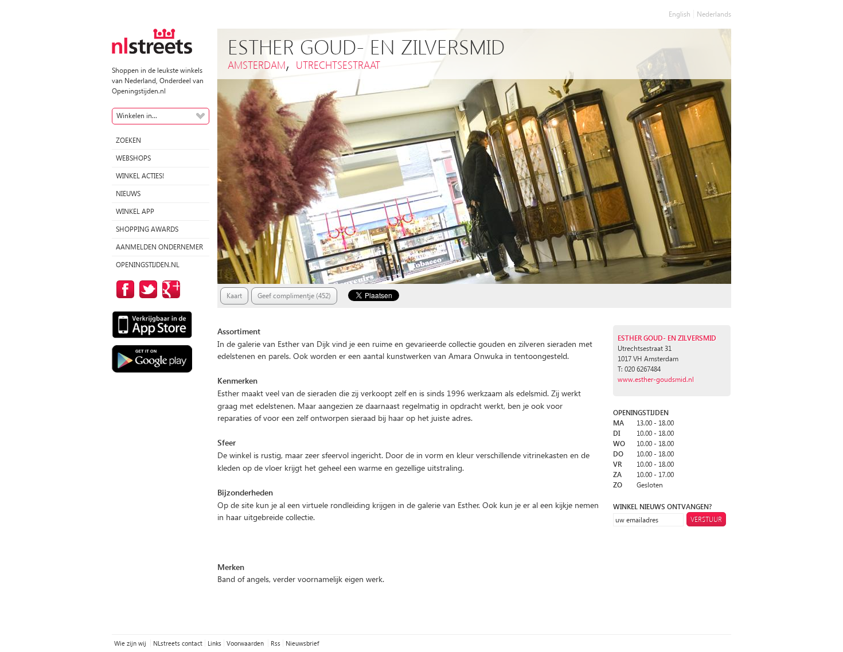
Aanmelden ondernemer (159, 247)
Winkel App (135, 211)
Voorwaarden (246, 643)
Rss (275, 643)
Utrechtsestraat (338, 64)
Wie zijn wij (131, 643)
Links (214, 643)
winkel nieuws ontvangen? (662, 506)
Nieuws (128, 193)
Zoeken (128, 140)
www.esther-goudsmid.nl (656, 379)
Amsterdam (257, 64)
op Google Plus (169, 289)
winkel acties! (140, 175)
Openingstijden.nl (147, 264)
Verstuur (706, 519)
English (679, 14)
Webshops (133, 158)
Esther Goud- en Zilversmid (667, 338)
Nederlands (714, 14)
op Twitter (146, 289)
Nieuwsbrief (302, 643)
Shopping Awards (147, 229)
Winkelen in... (136, 115)
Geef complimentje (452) (294, 295)
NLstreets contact (177, 643)
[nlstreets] (152, 40)
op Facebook (123, 289)
